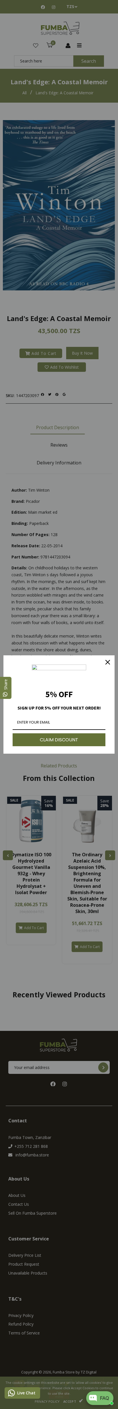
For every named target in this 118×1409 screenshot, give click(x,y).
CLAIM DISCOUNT (59, 739)
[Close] (108, 662)
